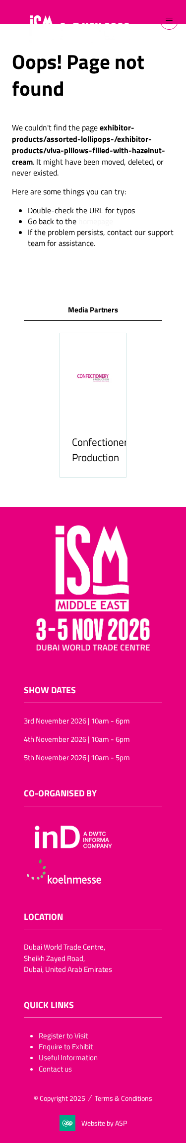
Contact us (55, 1069)
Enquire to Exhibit (66, 1046)
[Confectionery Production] (93, 405)
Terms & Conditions (123, 1098)
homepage (95, 221)
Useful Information (68, 1057)
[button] (169, 21)
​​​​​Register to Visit (63, 1035)
